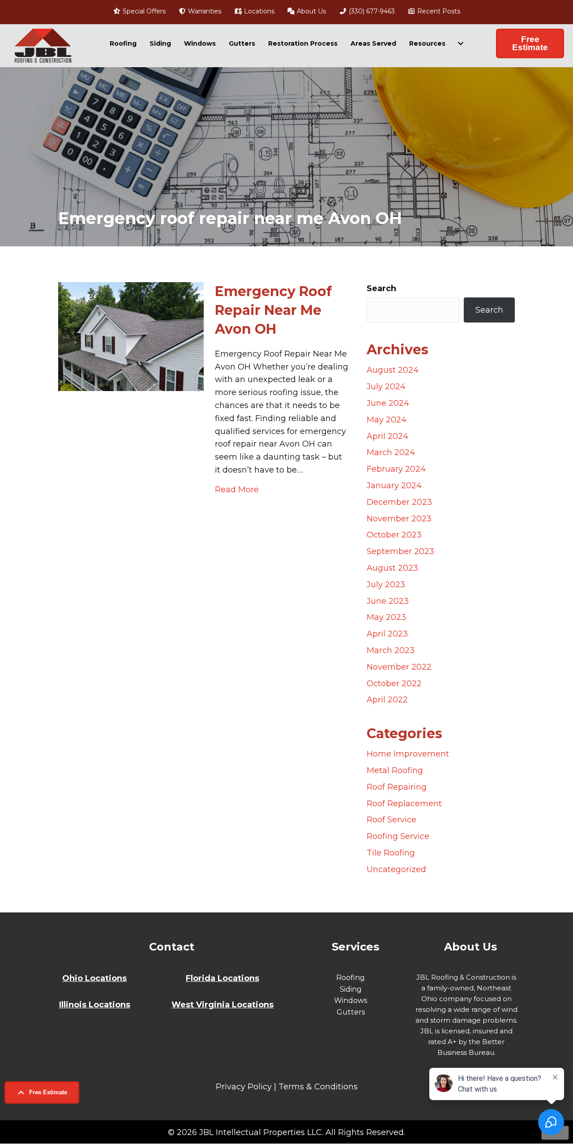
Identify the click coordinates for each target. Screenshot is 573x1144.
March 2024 (391, 452)
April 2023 (387, 634)
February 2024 (396, 469)
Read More (237, 489)
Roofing (123, 43)
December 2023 (399, 502)
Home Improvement (408, 754)
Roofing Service (398, 836)
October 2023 (394, 535)
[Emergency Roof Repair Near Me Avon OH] (131, 336)
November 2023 (399, 519)
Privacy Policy (244, 1087)
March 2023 (391, 650)
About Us (310, 11)
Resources (427, 43)
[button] (41, 1092)
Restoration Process (303, 43)
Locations (258, 11)
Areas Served (373, 43)
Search (381, 288)
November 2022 (399, 667)
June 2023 (388, 601)
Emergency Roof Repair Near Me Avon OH (273, 310)
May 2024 (386, 420)
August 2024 (393, 370)
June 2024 (388, 403)
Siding (160, 43)
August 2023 (392, 568)
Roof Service (391, 820)
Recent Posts (437, 11)
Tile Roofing (391, 853)
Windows (200, 43)
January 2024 (394, 485)
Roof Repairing (397, 787)
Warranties (203, 11)
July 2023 (386, 584)
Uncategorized (396, 869)
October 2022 (394, 683)
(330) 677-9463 (371, 11)
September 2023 (400, 551)
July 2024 (386, 386)
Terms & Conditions (318, 1087)
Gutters (242, 43)
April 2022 (387, 700)
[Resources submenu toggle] (461, 43)
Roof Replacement (404, 804)
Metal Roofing (395, 770)
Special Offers (143, 11)
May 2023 (386, 617)
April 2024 (387, 436)
